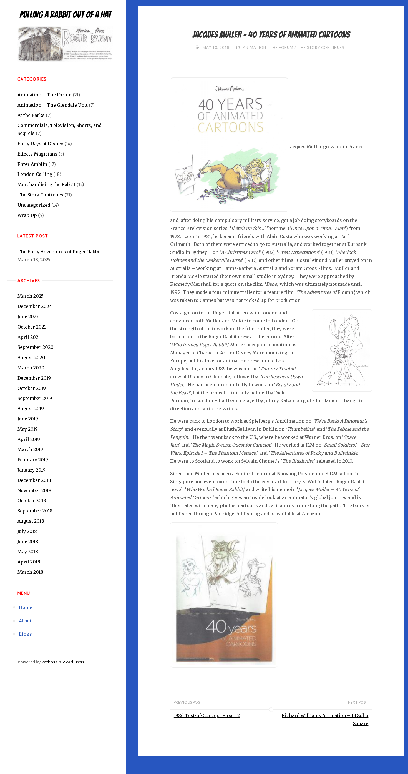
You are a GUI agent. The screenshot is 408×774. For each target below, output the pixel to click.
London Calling (34, 174)
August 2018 (30, 521)
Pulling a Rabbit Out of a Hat (65, 14)
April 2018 (28, 562)
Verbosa (49, 662)
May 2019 (27, 429)
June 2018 (27, 541)
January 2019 (31, 470)
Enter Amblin (32, 164)
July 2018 (27, 531)
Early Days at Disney (40, 143)
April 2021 (28, 337)
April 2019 (28, 439)
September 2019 (34, 398)
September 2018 (34, 511)
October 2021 (31, 327)
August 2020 (31, 357)
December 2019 (34, 378)
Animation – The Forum (44, 94)
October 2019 (31, 388)
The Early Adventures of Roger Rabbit (59, 251)
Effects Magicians (37, 154)
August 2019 (30, 408)
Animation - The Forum (268, 47)
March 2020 (30, 367)
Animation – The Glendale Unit (52, 105)
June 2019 (27, 419)
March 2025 (30, 296)
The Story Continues (40, 194)
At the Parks (31, 115)
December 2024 (34, 306)
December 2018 (34, 480)
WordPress (73, 662)
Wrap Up (27, 215)
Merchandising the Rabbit (46, 184)
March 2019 (30, 449)
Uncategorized (33, 205)
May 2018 (27, 551)
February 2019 (32, 459)
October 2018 (31, 500)
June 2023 (28, 316)
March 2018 (30, 572)
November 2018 (34, 490)
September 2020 (35, 347)
